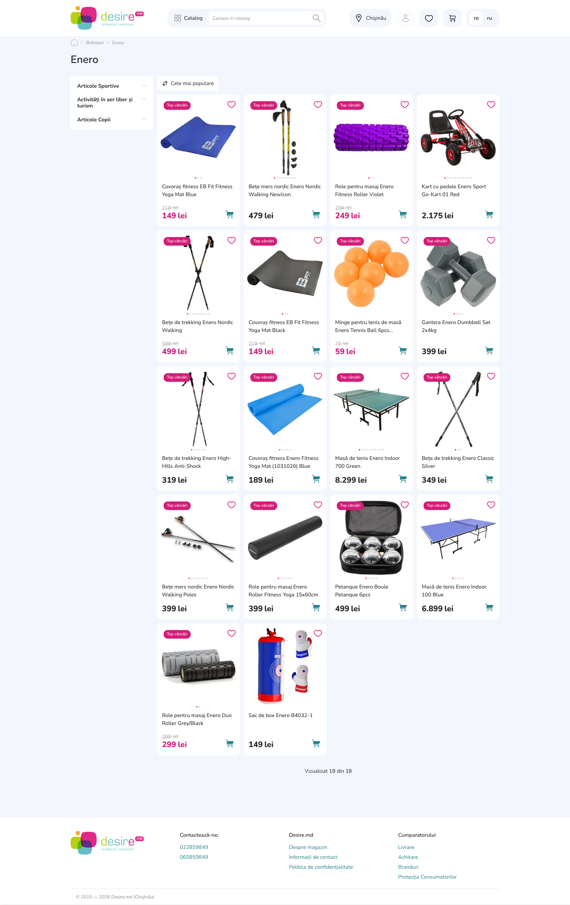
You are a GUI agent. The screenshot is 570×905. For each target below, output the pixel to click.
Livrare (406, 847)
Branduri (408, 867)
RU (489, 18)
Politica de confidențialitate (321, 867)
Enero (118, 43)
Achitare (408, 857)
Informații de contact (313, 857)
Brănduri (95, 43)
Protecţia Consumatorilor (427, 877)
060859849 (194, 857)
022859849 (194, 847)
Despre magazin (308, 847)
